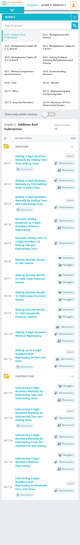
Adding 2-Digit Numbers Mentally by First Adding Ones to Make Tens (31, 184)
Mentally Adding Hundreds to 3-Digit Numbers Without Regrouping (28, 224)
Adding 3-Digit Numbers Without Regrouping (30, 333)
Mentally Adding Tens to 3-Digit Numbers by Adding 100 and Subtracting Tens (31, 243)
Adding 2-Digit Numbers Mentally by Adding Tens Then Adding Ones (31, 159)
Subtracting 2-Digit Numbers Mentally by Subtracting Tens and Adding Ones (29, 414)
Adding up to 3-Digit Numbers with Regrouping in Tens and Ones (30, 355)
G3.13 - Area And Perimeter (19, 102)
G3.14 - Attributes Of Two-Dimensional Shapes (57, 104)
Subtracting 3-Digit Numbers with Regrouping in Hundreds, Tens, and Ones (31, 484)
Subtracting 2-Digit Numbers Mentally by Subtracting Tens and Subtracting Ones (29, 393)
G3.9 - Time (11, 82)
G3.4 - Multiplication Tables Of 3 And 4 (59, 47)
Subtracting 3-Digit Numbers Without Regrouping (27, 462)
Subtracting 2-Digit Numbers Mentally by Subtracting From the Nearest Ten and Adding (30, 440)
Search (74, 25)
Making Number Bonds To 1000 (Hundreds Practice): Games (30, 313)
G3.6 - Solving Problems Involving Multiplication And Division (58, 60)
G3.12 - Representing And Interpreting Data (56, 92)
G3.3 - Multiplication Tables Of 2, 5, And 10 (20, 47)
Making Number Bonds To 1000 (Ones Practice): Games (30, 296)
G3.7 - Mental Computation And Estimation (19, 73)
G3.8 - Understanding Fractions (54, 73)
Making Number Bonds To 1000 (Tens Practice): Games (30, 278)
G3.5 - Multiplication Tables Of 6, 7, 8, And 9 (20, 59)
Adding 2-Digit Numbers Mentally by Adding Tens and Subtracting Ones (31, 200)
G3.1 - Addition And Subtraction (15, 36)
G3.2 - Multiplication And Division (56, 36)
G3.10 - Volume (51, 82)
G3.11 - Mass (11, 91)
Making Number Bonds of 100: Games (30, 261)
